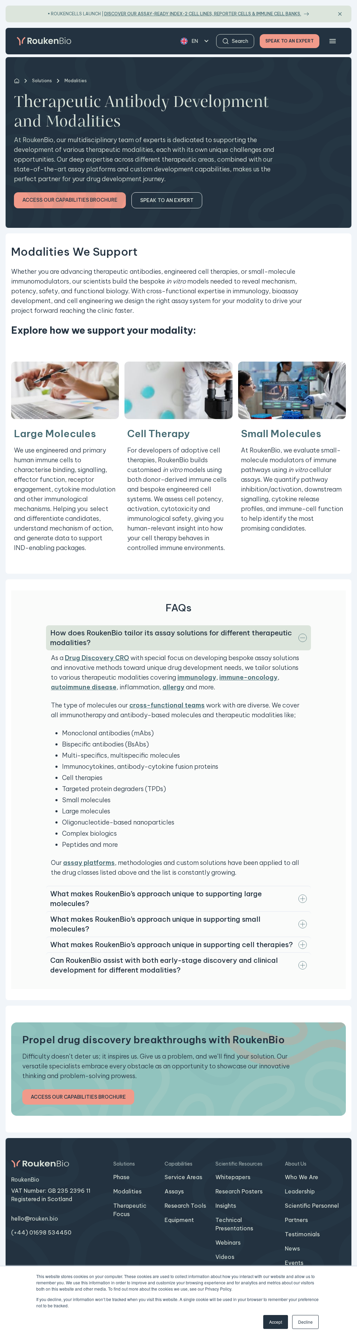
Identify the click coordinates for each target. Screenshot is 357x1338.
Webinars (228, 1242)
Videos (224, 1256)
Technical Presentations (234, 1224)
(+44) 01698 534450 (41, 1232)
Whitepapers (232, 1177)
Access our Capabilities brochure (69, 200)
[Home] (17, 81)
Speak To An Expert (289, 41)
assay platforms (89, 863)
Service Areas (183, 1177)
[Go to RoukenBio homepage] (44, 41)
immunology (196, 677)
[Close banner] (340, 14)
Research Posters (239, 1191)
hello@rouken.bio (34, 1218)
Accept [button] (275, 1322)
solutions (42, 80)
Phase (121, 1177)
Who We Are (301, 1177)
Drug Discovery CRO (97, 658)
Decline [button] (305, 1322)
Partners (296, 1219)
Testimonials (302, 1234)
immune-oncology (248, 677)
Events (294, 1262)
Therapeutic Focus (129, 1209)
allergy (173, 687)
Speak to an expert (166, 200)
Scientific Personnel (312, 1205)
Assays (174, 1191)
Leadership (300, 1191)
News (292, 1248)
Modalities (127, 1191)
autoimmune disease (83, 687)
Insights (225, 1205)
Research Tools (185, 1205)
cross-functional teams (167, 705)
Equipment (179, 1219)
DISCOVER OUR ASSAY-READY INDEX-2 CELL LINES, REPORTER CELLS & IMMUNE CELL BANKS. (202, 13)
